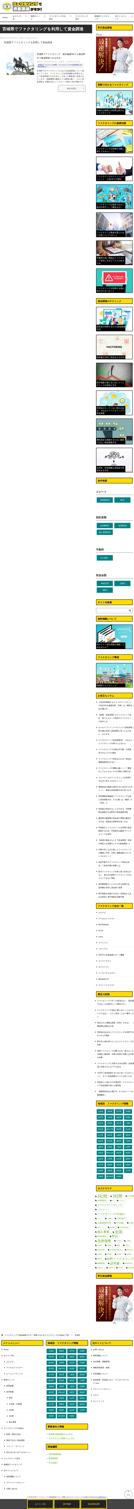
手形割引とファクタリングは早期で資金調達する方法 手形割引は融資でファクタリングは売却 (114, 831)
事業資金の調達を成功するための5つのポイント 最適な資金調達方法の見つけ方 (115, 788)
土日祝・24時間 (15, 1404)
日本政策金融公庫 (116, 1250)
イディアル (103, 949)
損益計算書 (101, 1250)
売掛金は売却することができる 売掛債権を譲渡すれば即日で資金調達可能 (114, 810)
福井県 (109, 1135)
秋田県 (100, 1117)
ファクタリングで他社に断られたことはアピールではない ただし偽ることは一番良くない (115, 1013)
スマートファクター (106, 985)
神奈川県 (109, 1129)
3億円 (104, 590)
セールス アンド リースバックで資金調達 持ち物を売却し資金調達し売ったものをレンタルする (116, 730)
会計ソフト (101, 1227)
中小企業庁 (53, 1462)
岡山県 (100, 1159)
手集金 (127, 1245)
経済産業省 (53, 1458)
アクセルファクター (106, 919)
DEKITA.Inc (102, 1497)
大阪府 (118, 1147)
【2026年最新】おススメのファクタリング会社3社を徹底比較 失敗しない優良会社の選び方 (115, 705)
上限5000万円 (104, 1223)
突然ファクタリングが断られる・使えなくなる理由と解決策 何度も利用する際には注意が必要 (115, 1054)
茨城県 (128, 1117)
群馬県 (109, 1123)
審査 (118, 1245)
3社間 (117, 1196)
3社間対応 (122, 525)
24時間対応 (105, 500)
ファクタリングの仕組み (57, 17)
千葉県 (128, 1123)
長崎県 (109, 1171)
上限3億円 (121, 1218)
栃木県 (100, 1123)
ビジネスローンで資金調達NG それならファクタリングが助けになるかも (115, 741)
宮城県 (128, 1111)
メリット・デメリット (15, 1446)
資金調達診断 (94, 1504)
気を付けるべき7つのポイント (18, 1452)
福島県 (118, 1117)
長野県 (128, 1135)
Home (5, 17)
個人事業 (103, 1231)
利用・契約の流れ (13, 1434)
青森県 (109, 1111)
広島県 (109, 1159)
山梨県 (118, 1135)
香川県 (100, 1165)
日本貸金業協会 (55, 1454)
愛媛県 (109, 1165)
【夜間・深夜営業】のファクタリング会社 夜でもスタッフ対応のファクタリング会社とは (114, 718)
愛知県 (118, 1141)
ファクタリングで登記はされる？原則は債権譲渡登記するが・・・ (114, 760)
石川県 (100, 1135)
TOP (36, 1335)
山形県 (109, 1117)
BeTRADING (103, 925)
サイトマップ (98, 1401)
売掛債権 (104, 1241)
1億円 (122, 583)
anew (100, 937)
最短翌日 (130, 1250)
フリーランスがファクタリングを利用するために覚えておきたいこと (114, 779)
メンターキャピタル (106, 973)
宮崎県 (100, 1176)
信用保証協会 (124, 1227)
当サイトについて (120, 17)
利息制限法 (102, 1236)
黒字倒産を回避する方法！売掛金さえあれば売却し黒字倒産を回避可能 (114, 895)
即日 (122, 500)
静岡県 (109, 1141)
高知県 (118, 1165)
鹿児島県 (109, 1176)
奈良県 (100, 1153)
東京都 (100, 1129)
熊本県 (118, 1171)
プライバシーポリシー (15, 1483)
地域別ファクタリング (101, 17)
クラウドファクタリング (109, 1205)
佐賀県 (100, 1171)
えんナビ (102, 912)
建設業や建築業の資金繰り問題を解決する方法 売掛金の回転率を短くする (114, 819)
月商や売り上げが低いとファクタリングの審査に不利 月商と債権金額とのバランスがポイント (114, 853)
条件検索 (10, 1392)
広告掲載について (100, 1374)
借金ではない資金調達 (15, 1440)
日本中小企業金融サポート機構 (111, 955)
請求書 (115, 1263)
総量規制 (101, 1263)
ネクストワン (103, 967)
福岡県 (128, 1165)
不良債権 (120, 1223)
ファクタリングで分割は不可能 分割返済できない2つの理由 (114, 751)
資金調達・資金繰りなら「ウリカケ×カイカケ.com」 (111, 1381)
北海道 (100, 1111)
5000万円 (105, 583)
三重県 (128, 1141)
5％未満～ (104, 558)
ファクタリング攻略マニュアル (61, 1438)
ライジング (103, 943)
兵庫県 (128, 1147)
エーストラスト (104, 961)
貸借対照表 (128, 1263)
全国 (118, 1232)
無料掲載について (13, 1476)
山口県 (118, 1159)
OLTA (100, 931)
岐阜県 (100, 1141)
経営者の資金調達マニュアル (60, 1434)
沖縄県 (118, 1176)
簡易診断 (10, 1386)
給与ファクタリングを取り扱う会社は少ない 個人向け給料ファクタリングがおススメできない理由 (114, 875)
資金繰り (100, 1267)
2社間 (102, 1196)
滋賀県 (100, 1147)
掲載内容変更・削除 (101, 1368)
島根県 (128, 1153)
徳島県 (128, 1159)
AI (113, 1200)
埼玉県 (118, 1123)
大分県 (128, 1171)
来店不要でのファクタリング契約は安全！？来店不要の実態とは (114, 863)
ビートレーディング (14, 1374)
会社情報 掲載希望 (101, 1362)
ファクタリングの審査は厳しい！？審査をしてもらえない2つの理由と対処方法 (114, 769)
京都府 (109, 1147)
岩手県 (118, 1111)
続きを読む (72, 88)
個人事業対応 (105, 532)
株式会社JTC (103, 979)
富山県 (128, 1129)
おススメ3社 (17, 17)
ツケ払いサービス (103, 1209)
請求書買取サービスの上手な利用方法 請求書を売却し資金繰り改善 (114, 885)
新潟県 (118, 1129)
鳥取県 (118, 1153)
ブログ (96, 1395)
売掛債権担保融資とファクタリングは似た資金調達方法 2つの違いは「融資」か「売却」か (115, 799)
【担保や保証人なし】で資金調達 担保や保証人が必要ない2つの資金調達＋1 (114, 841)
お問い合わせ (11, 1489)
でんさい (122, 1200)
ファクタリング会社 (81, 17)
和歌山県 (109, 1153)
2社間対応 (104, 525)
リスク (99, 1218)
